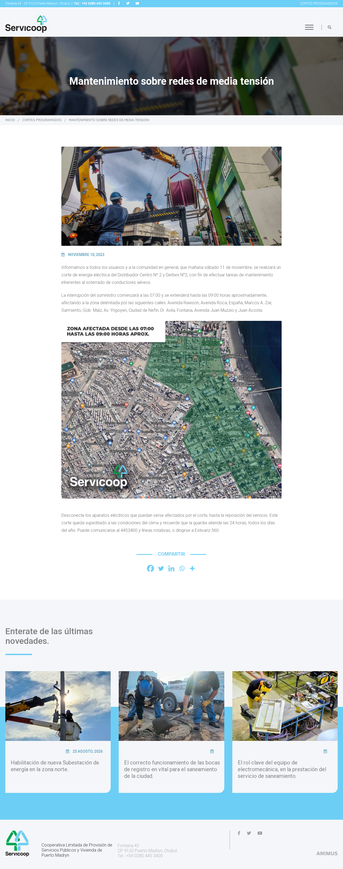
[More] (192, 568)
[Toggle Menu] (309, 27)
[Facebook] (150, 568)
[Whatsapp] (182, 568)
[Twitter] (161, 568)
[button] (330, 27)
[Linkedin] (171, 568)
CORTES (319, 3)
